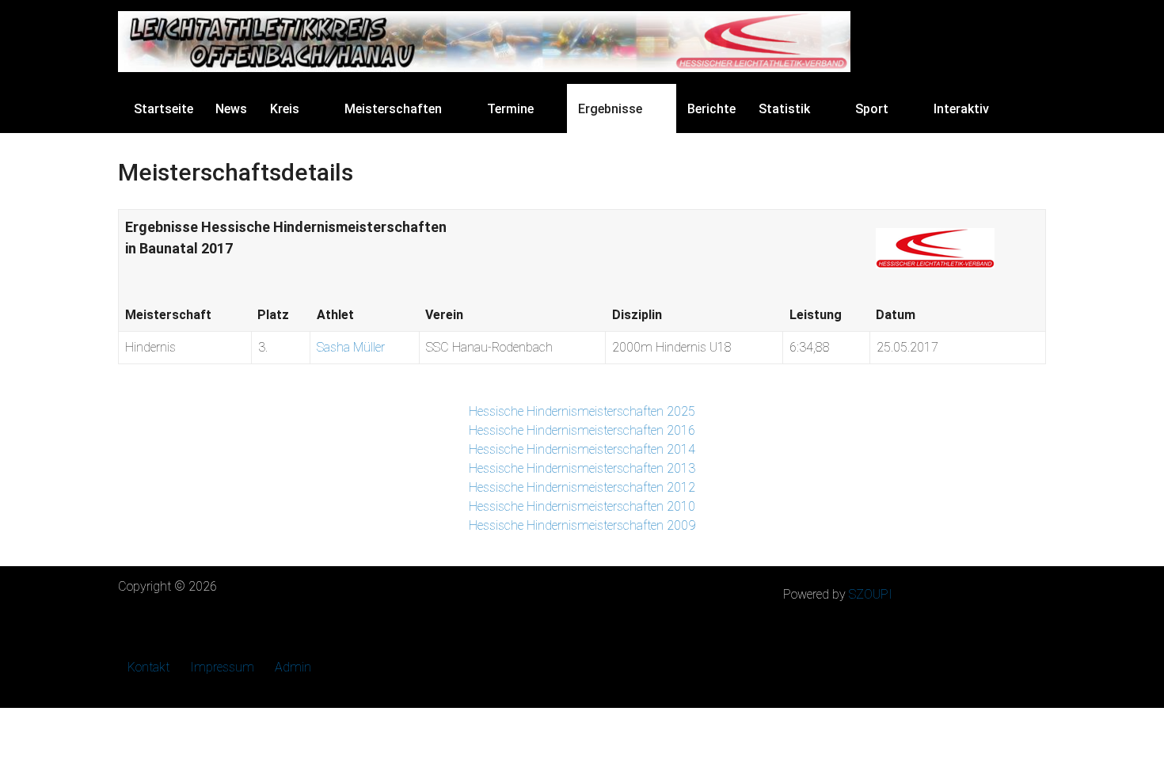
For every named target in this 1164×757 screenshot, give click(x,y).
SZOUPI (870, 594)
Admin (293, 667)
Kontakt (148, 667)
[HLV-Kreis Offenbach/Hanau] (484, 41)
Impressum (222, 667)
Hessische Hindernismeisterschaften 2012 (582, 487)
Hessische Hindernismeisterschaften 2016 (582, 430)
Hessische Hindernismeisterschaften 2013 (582, 468)
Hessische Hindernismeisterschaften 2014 (582, 449)
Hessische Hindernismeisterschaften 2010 (582, 506)
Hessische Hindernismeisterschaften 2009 (582, 525)
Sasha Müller (351, 347)
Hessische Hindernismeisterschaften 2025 (582, 411)
